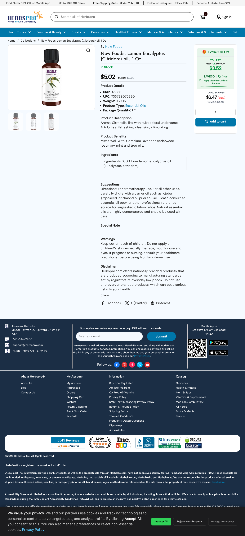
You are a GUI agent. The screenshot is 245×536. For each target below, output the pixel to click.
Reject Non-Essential (189, 521)
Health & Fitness (186, 387)
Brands (180, 416)
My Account (74, 383)
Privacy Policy (117, 397)
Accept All (161, 521)
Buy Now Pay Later (121, 383)
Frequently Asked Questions (126, 420)
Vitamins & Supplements (191, 397)
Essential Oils (135, 105)
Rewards (72, 416)
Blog (23, 387)
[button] (203, 17)
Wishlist (71, 402)
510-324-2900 (22, 339)
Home (11, 41)
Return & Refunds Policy (124, 406)
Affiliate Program (119, 387)
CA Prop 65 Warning (122, 392)
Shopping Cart (75, 397)
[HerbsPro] (25, 17)
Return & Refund (77, 406)
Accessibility (117, 430)
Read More (218, 482)
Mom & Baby (184, 392)
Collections (28, 41)
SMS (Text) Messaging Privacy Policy (131, 402)
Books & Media (185, 411)
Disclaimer (115, 425)
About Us (26, 383)
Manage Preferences (222, 521)
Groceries (182, 383)
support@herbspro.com (28, 345)
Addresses (73, 387)
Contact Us (28, 392)
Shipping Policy (118, 411)
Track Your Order (77, 411)
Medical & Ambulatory (189, 402)
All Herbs (181, 406)
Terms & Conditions (121, 416)
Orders (71, 392)
